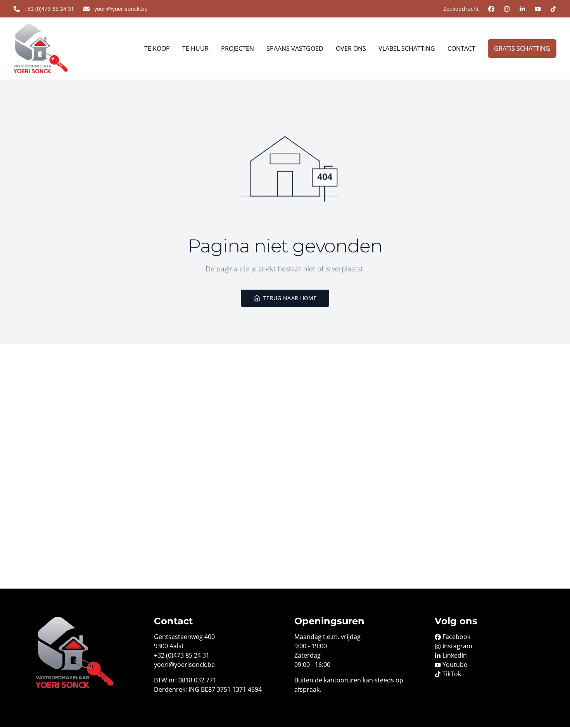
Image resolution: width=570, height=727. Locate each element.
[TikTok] (553, 9)
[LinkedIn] (522, 9)
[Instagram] (507, 9)
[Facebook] (491, 9)
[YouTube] (538, 9)
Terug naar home (290, 298)
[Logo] (59, 48)
